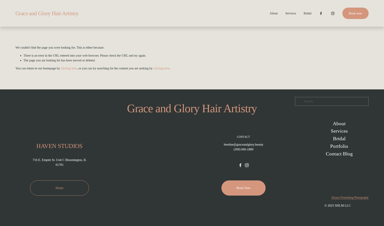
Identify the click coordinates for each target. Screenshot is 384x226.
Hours (59, 188)
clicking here (69, 68)
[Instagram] (333, 13)
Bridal (307, 13)
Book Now (243, 188)
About (274, 13)
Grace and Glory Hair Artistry (47, 13)
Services (290, 13)
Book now (355, 13)
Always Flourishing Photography (350, 197)
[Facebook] (321, 13)
